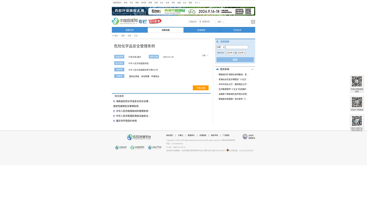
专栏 (131, 3)
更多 (252, 69)
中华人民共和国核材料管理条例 (132, 111)
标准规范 (201, 30)
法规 (156, 3)
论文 (161, 3)
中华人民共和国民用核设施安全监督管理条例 (133, 116)
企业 (184, 3)
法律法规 (166, 30)
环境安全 (155, 76)
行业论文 (237, 30)
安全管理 (145, 76)
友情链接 (202, 135)
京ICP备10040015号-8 (217, 151)
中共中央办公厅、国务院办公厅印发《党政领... (234, 84)
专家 (173, 3)
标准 (167, 3)
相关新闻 (224, 69)
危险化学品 (134, 76)
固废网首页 (117, 3)
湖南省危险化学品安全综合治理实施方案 (133, 101)
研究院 (143, 3)
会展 (179, 3)
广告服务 (226, 135)
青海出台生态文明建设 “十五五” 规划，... (234, 79)
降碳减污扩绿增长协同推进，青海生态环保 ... (234, 74)
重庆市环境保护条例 (126, 121)
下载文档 (200, 88)
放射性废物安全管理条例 (125, 106)
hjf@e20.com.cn (179, 147)
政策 (150, 3)
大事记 (180, 135)
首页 (116, 36)
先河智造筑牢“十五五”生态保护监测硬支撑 (234, 89)
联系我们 (169, 135)
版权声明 (214, 135)
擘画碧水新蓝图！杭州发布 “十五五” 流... (234, 99)
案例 (190, 3)
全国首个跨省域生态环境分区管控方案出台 (234, 94)
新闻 (125, 3)
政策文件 (130, 30)
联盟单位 (191, 135)
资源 (123, 36)
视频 (137, 3)
